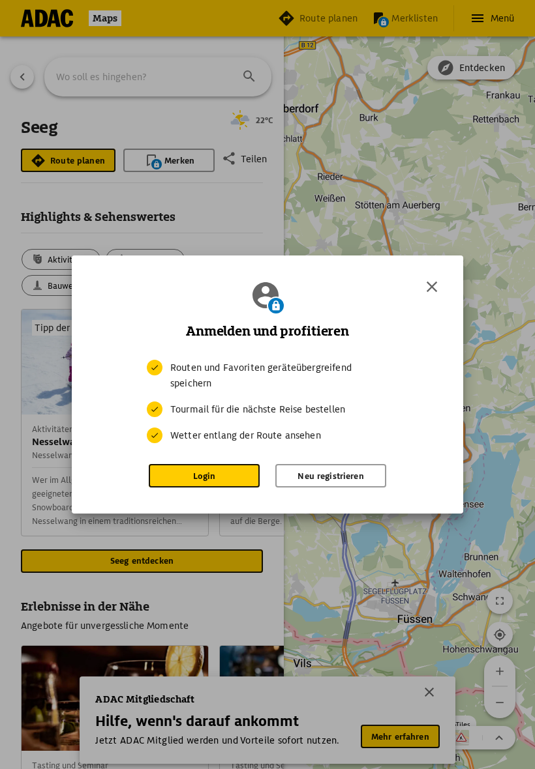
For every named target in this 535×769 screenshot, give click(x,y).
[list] (267, 401)
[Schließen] (432, 286)
